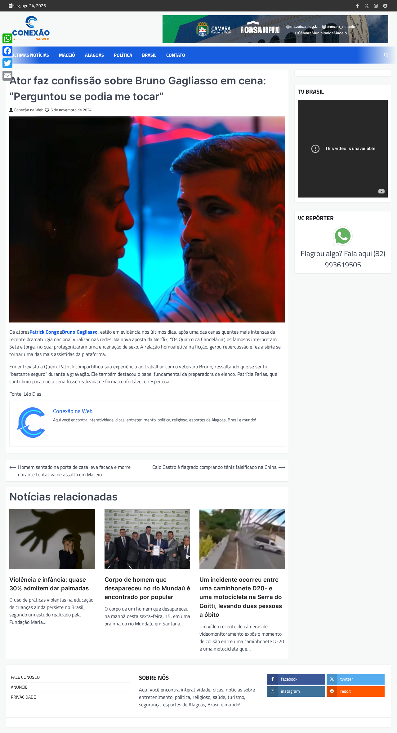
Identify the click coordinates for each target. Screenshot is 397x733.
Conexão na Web (28, 110)
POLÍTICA (123, 55)
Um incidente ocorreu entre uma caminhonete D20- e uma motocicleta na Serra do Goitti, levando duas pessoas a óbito (240, 597)
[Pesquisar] (386, 55)
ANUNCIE (19, 687)
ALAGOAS (94, 55)
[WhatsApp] (7, 38)
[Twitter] (7, 63)
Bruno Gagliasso (80, 331)
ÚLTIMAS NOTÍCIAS (30, 55)
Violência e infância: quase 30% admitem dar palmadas (49, 584)
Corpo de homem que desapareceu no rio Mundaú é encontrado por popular (147, 588)
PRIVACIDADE (23, 697)
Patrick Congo (44, 331)
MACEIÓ (67, 55)
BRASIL (149, 55)
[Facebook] (7, 51)
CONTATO (175, 55)
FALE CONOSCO (25, 677)
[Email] (7, 75)
